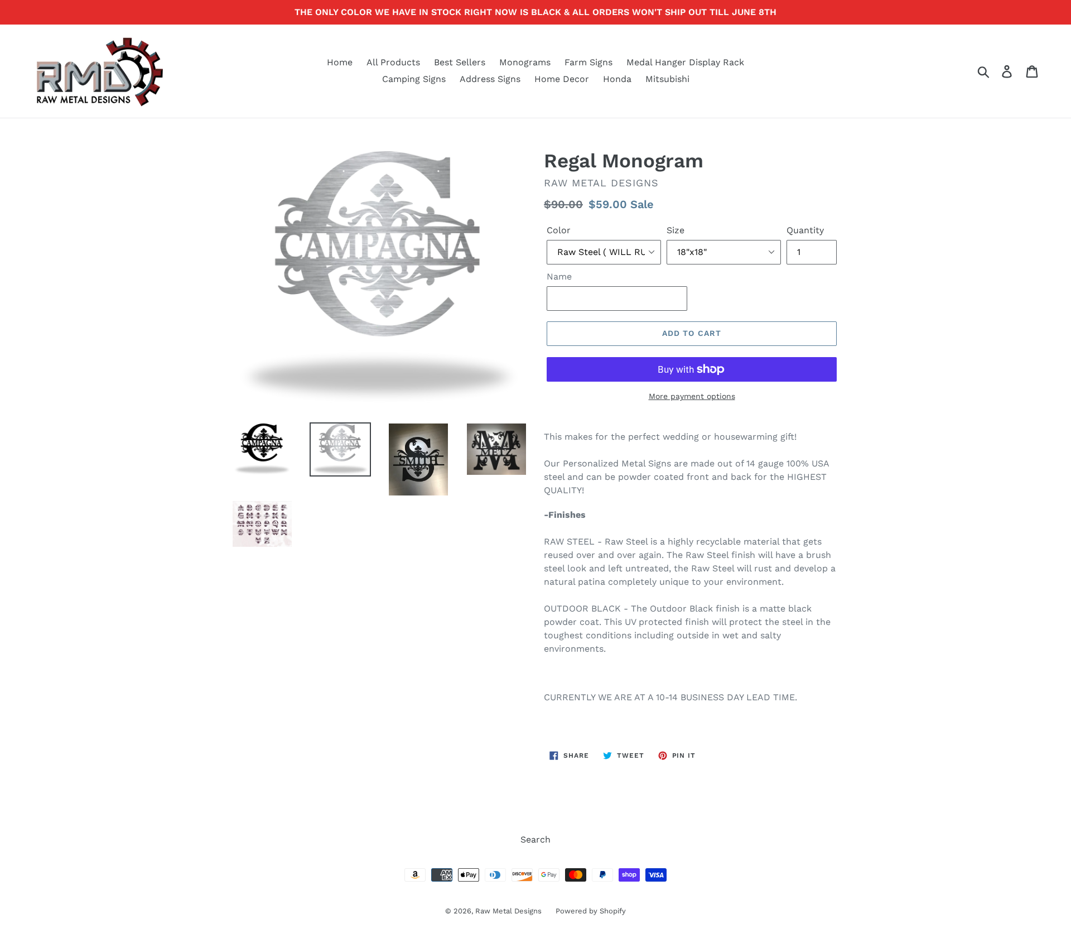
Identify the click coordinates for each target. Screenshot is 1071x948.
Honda (617, 79)
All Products (393, 62)
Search (535, 839)
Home (340, 62)
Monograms (525, 62)
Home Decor (561, 79)
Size (675, 230)
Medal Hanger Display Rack (685, 62)
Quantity (805, 230)
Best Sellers (459, 62)
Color (559, 230)
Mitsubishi (667, 79)
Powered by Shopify (591, 911)
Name (559, 276)
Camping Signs (414, 79)
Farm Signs (588, 62)
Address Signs (490, 79)
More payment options (692, 396)
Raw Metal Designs (508, 911)
